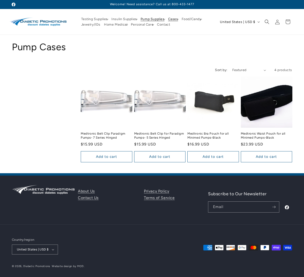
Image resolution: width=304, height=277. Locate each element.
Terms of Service (159, 197)
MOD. (81, 266)
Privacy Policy (156, 191)
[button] (95, 19)
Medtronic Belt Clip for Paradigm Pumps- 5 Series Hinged (159, 135)
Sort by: (221, 70)
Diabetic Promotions (36, 266)
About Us (86, 191)
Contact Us (88, 197)
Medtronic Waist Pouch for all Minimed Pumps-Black (263, 135)
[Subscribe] (274, 207)
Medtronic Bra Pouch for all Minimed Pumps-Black (208, 135)
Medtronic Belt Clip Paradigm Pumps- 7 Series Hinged (103, 135)
